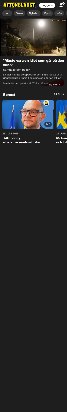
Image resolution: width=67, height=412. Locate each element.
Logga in (47, 5)
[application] (33, 37)
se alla (59, 94)
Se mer (53, 84)
